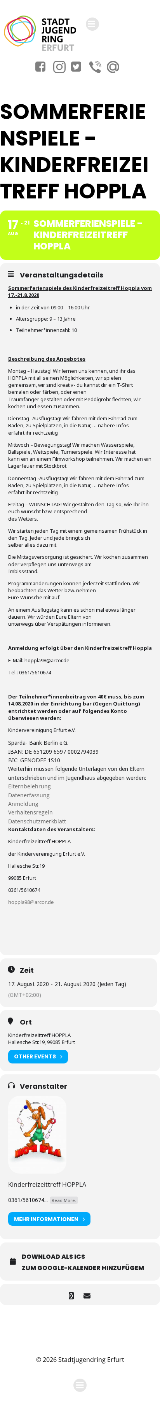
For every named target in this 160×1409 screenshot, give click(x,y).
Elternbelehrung (29, 786)
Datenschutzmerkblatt (37, 821)
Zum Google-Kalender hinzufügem (83, 1267)
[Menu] (92, 24)
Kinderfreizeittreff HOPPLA (47, 1184)
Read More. (64, 1200)
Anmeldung (23, 803)
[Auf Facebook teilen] (71, 1294)
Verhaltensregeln (30, 812)
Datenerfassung (29, 795)
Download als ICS (53, 1256)
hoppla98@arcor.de (31, 901)
